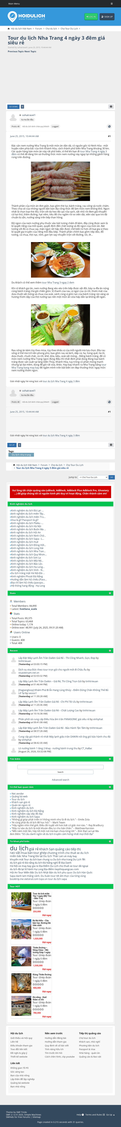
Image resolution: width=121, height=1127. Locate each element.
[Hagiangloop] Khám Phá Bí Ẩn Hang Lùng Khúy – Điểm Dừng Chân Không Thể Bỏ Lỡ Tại (63, 691)
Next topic (30, 51)
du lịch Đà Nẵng (43, 862)
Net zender (18, 793)
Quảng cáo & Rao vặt (90, 1056)
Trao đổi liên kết (18, 1049)
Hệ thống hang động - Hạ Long (28, 585)
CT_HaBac (86, 748)
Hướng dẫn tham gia (55, 1041)
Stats (12, 593)
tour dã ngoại (80, 866)
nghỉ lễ (56, 862)
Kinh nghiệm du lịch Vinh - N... (27, 570)
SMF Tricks (21, 1112)
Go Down (13, 107)
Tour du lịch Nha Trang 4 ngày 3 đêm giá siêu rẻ (56, 40)
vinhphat (98, 719)
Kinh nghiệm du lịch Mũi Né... (27, 560)
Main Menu (14, 3)
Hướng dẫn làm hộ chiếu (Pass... (29, 579)
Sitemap (36, 1117)
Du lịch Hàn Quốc (83, 872)
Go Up (11, 445)
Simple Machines (32, 1114)
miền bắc (15, 856)
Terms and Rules (94, 1115)
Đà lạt (39, 856)
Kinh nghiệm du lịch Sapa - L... (27, 538)
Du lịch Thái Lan (53, 856)
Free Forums (24, 1117)
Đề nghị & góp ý (18, 1052)
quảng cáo (62, 849)
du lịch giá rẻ (17, 862)
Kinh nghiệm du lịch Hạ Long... (28, 567)
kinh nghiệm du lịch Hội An (26, 532)
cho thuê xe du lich (77, 853)
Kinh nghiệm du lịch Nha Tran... (28, 551)
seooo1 (32, 693)
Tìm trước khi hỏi (53, 1052)
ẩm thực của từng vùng (73, 876)
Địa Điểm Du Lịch (48, 866)
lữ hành (29, 869)
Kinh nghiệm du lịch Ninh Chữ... (28, 535)
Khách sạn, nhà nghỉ (89, 1041)
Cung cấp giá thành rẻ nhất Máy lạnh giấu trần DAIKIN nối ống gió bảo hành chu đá (64, 736)
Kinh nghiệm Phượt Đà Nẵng (27, 576)
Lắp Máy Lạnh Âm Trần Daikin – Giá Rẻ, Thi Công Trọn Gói (50, 681)
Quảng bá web (20, 796)
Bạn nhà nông (17, 1086)
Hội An (14, 872)
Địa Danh (66, 862)
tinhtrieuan (24, 661)
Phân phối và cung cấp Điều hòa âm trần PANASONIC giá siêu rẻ (54, 719)
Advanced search (60, 779)
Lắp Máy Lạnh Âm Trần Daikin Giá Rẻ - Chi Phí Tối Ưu (47, 701)
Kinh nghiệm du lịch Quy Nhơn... (29, 554)
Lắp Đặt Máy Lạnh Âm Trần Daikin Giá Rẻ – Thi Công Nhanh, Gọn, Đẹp (56, 658)
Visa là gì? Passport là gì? (24, 520)
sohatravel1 (29, 115)
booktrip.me (17, 879)
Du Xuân (45, 876)
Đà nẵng (29, 862)
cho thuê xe (65, 866)
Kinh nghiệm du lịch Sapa (26, 816)
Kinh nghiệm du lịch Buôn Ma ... (28, 529)
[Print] (111, 106)
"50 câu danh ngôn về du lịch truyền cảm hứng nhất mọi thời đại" (57, 834)
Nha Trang (28, 856)
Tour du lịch (18, 799)
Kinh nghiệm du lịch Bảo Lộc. (27, 563)
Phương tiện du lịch (89, 1045)
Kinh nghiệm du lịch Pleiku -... (27, 523)
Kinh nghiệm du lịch (23, 808)
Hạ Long (38, 869)
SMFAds (10, 1117)
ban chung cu (45, 859)
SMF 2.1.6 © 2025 (14, 1114)
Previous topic (16, 51)
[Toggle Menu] (112, 3)
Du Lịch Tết (79, 859)
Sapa (12, 876)
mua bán (27, 853)
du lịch (19, 848)
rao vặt (15, 853)
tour (50, 879)
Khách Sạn (46, 849)
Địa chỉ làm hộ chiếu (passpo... (28, 582)
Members (20, 601)
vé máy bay (70, 856)
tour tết (55, 876)
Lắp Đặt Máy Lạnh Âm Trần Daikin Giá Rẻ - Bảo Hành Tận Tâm (52, 728)
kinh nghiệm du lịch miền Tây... (28, 513)
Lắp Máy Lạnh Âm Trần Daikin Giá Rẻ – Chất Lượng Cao (48, 710)
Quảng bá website (20, 1082)
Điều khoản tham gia (21, 1045)
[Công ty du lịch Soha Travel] (109, 126)
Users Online (22, 632)
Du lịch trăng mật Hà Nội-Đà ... (28, 573)
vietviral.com (31, 879)
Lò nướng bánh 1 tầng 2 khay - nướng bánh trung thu (47, 748)
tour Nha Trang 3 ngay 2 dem (58, 282)
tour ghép (40, 853)
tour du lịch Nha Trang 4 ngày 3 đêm (61, 381)
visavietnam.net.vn (28, 672)
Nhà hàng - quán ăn (89, 1052)
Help (79, 1115)
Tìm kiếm (15, 758)
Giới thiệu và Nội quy (21, 1037)
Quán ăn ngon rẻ (21, 805)
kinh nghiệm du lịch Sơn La (26, 557)
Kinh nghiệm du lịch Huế (24, 542)
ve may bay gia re (28, 866)
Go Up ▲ (110, 1115)
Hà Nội (14, 866)
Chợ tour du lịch (87, 1037)
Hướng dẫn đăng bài (55, 1037)
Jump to (73, 477)
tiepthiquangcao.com (67, 869)
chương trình (55, 853)
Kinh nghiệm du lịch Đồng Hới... (28, 545)
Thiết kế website (18, 1056)
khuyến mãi (16, 859)
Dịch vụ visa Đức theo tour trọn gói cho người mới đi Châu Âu (52, 669)
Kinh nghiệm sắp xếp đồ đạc (27, 813)
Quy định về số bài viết (57, 1045)
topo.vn (43, 879)
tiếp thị (76, 849)
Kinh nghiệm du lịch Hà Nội (26, 526)
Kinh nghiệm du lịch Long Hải (27, 548)
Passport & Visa (87, 1049)
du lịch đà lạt (17, 869)
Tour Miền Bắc (26, 872)
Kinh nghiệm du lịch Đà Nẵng (28, 811)
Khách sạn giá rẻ (21, 802)
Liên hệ (14, 1041)
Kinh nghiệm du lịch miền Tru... (28, 517)
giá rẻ (34, 848)
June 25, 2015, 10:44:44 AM (24, 136)
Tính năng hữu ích (54, 1049)
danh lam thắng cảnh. (28, 876)
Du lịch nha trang (62, 859)
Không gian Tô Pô (19, 1067)
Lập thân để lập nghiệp (22, 1079)
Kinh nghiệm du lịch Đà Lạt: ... (27, 510)
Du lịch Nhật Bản (44, 872)
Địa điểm (49, 869)
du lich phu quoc (63, 872)
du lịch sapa (60, 879)
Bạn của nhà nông (19, 1075)
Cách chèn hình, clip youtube (60, 1056)
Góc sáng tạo (17, 1071)
